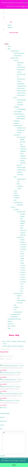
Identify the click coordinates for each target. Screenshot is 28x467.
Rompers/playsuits (19, 114)
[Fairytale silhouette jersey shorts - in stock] (11, 365)
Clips (18, 298)
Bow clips (22, 141)
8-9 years (22, 279)
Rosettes (19, 132)
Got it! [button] (14, 465)
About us (2, 417)
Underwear (17, 197)
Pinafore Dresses (21, 90)
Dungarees (17, 121)
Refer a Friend (11, 326)
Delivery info (3, 421)
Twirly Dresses (21, 95)
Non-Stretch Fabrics (19, 53)
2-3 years (22, 265)
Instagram (2, 455)
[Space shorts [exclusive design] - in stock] (11, 393)
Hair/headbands (21, 300)
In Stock (13, 207)
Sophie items (14, 316)
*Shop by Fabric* (15, 51)
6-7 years (22, 274)
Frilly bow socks (21, 169)
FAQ (1, 429)
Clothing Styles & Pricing (14, 319)
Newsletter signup (4, 413)
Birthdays (22, 214)
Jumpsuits (16, 123)
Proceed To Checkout (17, 346)
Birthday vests (21, 130)
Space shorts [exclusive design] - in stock (10, 396)
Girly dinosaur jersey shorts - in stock (9, 375)
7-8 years (22, 277)
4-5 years (22, 270)
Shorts (15, 193)
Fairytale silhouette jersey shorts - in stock (11, 368)
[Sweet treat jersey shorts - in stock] (9, 400)
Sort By (2, 358)
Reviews (10, 321)
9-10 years (23, 281)
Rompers (22, 223)
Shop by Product (21, 211)
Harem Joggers (18, 111)
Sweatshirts (20, 186)
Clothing (16, 209)
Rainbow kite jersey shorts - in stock (9, 389)
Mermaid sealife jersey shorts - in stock (10, 382)
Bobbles (22, 139)
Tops (15, 176)
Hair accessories (21, 137)
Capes (15, 190)
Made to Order (15, 58)
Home (9, 46)
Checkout (10, 27)
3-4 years (22, 267)
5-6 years (22, 272)
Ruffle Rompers (21, 118)
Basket (9, 25)
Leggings (16, 107)
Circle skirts (20, 104)
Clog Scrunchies (21, 167)
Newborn (22, 242)
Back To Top (3, 407)
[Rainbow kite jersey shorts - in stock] (10, 386)
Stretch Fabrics (18, 55)
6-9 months (23, 249)
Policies (2, 425)
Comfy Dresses (21, 67)
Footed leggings (21, 109)
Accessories (17, 134)
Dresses (16, 60)
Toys (15, 309)
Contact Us (11, 323)
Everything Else (18, 202)
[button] (26, 2)
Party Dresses (21, 88)
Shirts (18, 183)
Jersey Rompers (21, 116)
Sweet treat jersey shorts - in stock (9, 403)
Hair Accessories (18, 293)
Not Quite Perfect (15, 314)
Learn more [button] (22, 460)
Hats (15, 200)
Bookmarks (20, 204)
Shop (9, 48)
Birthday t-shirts (21, 128)
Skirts (15, 97)
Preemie (22, 239)
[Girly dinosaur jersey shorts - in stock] (10, 372)
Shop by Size (20, 237)
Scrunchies (23, 158)
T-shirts (19, 188)
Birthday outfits (18, 125)
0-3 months (23, 244)
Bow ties (19, 165)
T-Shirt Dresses (21, 93)
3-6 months (23, 246)
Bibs (15, 305)
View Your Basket (6, 346)
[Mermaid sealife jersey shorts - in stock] (10, 379)
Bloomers (16, 195)
